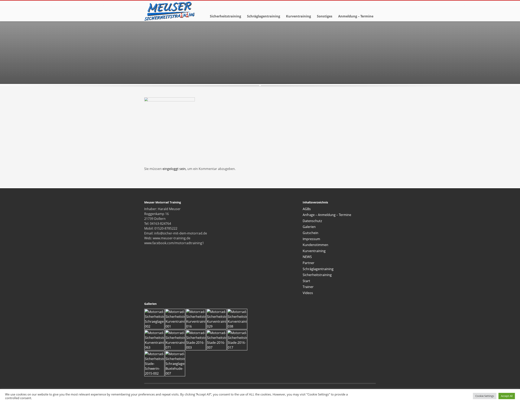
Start (306, 281)
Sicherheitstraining (317, 275)
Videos (308, 293)
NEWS (307, 257)
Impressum (311, 239)
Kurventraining (314, 251)
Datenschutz (312, 221)
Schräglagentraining (318, 269)
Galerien (309, 227)
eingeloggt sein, (174, 169)
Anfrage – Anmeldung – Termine (327, 215)
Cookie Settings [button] (484, 396)
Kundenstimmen (315, 245)
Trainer (308, 287)
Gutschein (310, 233)
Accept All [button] (506, 396)
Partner (308, 263)
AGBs (307, 209)
